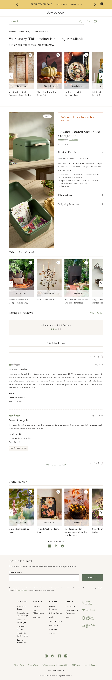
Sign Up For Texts (90, 618)
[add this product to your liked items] (30, 55)
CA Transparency (48, 665)
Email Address (15, 572)
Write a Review (96, 313)
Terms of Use (33, 665)
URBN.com (76, 665)
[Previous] (11, 76)
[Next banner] (95, 4)
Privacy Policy (21, 590)
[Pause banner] (102, 4)
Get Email (90, 610)
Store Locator (88, 603)
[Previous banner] (17, 4)
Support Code (89, 665)
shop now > (61, 4)
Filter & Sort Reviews (56, 343)
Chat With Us (90, 626)
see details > (76, 4)
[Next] (100, 76)
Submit (92, 577)
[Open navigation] (101, 21)
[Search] (80, 21)
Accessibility (63, 665)
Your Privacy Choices (56, 670)
